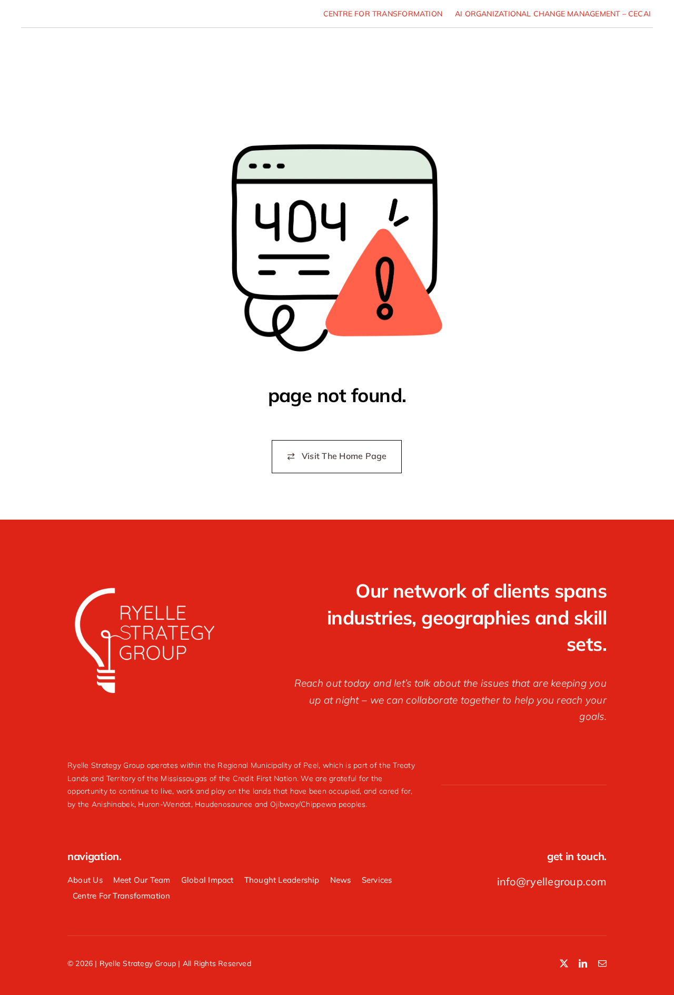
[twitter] (564, 963)
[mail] (602, 963)
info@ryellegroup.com (552, 881)
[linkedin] (583, 963)
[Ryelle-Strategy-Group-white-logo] (143, 587)
